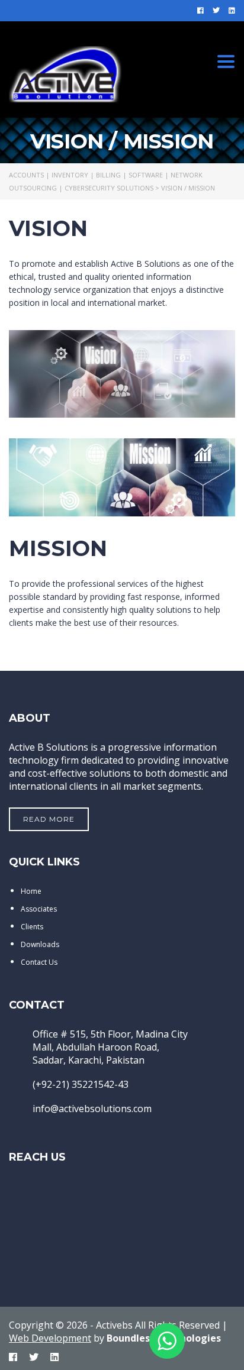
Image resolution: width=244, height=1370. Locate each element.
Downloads (40, 944)
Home (31, 891)
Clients (32, 927)
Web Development (50, 1338)
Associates (39, 909)
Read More (49, 819)
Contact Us (39, 962)
